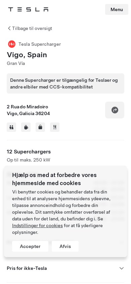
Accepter (30, 246)
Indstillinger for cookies (37, 225)
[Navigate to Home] (28, 9)
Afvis (65, 246)
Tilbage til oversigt (32, 28)
